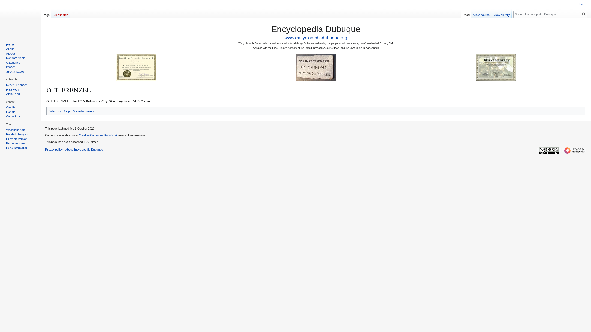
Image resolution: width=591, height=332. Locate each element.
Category (54, 111)
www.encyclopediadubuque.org (316, 37)
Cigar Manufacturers (79, 111)
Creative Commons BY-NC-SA (98, 135)
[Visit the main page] (20, 18)
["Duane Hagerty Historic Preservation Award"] (496, 67)
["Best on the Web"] (316, 67)
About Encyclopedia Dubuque (84, 149)
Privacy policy (54, 149)
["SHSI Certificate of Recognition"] (136, 67)
